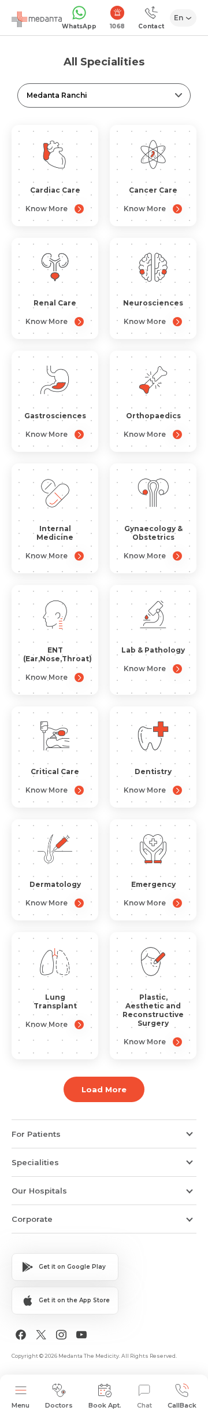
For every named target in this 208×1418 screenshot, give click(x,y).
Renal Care (55, 303)
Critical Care (55, 771)
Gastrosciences (55, 415)
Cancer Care (153, 190)
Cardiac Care (55, 190)
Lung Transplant (55, 1001)
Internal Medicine (54, 533)
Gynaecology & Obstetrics (153, 533)
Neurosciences (153, 303)
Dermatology (55, 884)
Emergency (153, 884)
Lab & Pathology (153, 650)
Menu (20, 1405)
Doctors (59, 1405)
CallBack (182, 1405)
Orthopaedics (153, 415)
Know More (46, 208)
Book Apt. (104, 1405)
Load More (104, 1089)
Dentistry (153, 771)
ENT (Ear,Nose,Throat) (57, 654)
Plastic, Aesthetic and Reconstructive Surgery (153, 1010)
